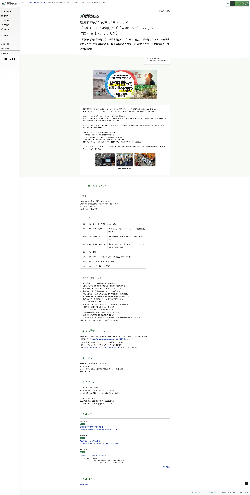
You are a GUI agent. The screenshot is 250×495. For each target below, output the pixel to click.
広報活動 (29, 2)
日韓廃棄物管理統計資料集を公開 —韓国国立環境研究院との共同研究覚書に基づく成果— (99, 428)
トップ (23, 2)
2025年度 (43, 2)
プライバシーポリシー (213, 492)
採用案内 (6, 36)
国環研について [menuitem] (8, 16)
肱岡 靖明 (84, 484)
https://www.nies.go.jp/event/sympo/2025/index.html (112, 339)
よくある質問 (5, 44)
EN (228, 3)
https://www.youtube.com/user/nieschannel (102, 347)
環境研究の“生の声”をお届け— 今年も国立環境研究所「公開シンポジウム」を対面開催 (99, 442)
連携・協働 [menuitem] (7, 29)
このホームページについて (197, 492)
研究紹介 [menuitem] (6, 20)
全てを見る (166, 467)
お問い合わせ (5, 49)
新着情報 (36, 2)
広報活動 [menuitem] (6, 25)
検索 (232, 3)
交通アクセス (5, 53)
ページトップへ (246, 483)
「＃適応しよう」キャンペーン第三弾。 (94, 455)
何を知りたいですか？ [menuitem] (11, 12)
